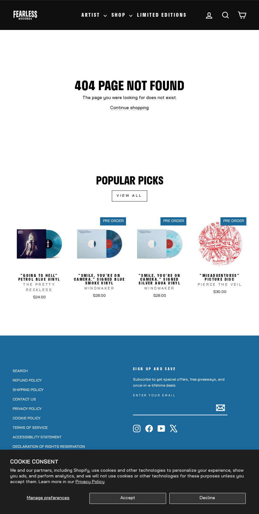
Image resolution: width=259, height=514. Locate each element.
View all (129, 196)
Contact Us (24, 399)
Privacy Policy (90, 482)
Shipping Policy (28, 390)
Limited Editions (162, 15)
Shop (119, 15)
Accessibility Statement (37, 437)
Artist (91, 15)
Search (20, 371)
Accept (127, 498)
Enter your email (154, 395)
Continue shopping (129, 108)
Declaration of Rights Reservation (49, 447)
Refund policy (27, 381)
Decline (207, 498)
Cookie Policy (26, 418)
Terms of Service (30, 428)
